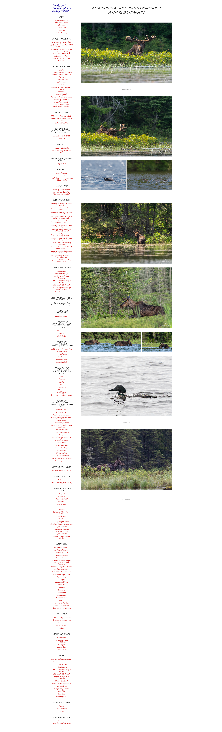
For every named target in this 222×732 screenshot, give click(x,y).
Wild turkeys (62, 709)
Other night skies (61, 123)
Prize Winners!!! (61, 39)
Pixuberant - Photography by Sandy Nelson (62, 8)
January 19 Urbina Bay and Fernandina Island (61, 222)
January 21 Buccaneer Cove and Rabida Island (61, 230)
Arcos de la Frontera (61, 603)
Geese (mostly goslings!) (61, 689)
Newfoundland (61, 267)
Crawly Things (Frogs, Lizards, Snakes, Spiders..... (62, 106)
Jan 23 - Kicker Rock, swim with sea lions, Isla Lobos (61, 239)
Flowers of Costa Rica (61, 99)
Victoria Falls (61, 28)
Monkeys (61, 92)
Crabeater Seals (61, 362)
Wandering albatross (61, 461)
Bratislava (61, 507)
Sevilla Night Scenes (61, 550)
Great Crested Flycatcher (61, 683)
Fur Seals (61, 357)
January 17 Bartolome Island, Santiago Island (61, 213)
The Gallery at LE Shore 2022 (61, 56)
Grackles (61, 691)
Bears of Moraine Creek (61, 190)
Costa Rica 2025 (61, 66)
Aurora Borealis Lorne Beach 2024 (61, 119)
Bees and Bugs (61, 634)
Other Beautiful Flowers (61, 618)
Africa (61, 17)
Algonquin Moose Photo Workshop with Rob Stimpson (61, 304)
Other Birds (61, 82)
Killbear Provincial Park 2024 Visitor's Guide (61, 46)
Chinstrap (61, 379)
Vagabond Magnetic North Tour (61, 152)
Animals (61, 25)
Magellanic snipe (61, 440)
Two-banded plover (62, 456)
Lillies (61, 628)
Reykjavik (61, 176)
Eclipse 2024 (61, 164)
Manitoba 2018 (62, 476)
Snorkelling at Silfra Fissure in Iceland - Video (61, 179)
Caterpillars (61, 647)
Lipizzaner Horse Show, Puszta (61, 513)
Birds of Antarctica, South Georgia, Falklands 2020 (61, 404)
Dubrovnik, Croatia (61, 529)
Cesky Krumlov (61, 504)
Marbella (61, 585)
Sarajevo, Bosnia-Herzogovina (62, 524)
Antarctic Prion (61, 410)
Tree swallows (62, 686)
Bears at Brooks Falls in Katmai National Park (62, 193)
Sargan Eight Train (62, 521)
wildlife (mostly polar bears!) (61, 482)
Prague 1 (61, 494)
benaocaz (61, 590)
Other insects (61, 650)
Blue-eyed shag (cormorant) (61, 417)
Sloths (61, 70)
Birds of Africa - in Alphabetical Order (62, 22)
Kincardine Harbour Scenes (62, 723)
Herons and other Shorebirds (61, 97)
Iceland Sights (61, 173)
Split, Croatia (62, 527)
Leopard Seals (62, 354)
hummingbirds (61, 94)
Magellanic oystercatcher (61, 437)
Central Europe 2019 (62, 489)
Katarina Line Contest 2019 (61, 49)
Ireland (61, 144)
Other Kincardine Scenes (62, 721)
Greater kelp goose (61, 430)
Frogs (61, 711)
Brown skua (61, 420)
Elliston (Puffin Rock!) (61, 285)
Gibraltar (61, 587)
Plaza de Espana (61, 558)
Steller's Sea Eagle (61, 274)
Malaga (62, 579)
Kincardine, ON (61, 717)
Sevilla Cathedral (61, 555)
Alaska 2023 (61, 186)
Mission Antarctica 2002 (61, 470)
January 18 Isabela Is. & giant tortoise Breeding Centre (62, 217)
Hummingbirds (61, 696)
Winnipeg (61, 480)
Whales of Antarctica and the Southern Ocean (62, 325)
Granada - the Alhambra (61, 572)
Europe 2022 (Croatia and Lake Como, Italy (61, 131)
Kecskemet (62, 516)
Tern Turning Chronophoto (61, 42)
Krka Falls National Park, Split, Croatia (61, 533)
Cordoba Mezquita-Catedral (61, 566)
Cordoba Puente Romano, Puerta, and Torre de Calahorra (61, 562)
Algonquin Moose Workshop (61, 299)
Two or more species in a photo (61, 395)
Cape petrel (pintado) (61, 423)
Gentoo (61, 382)
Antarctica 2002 (61, 467)
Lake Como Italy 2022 (61, 136)
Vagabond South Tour (61, 148)
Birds (61, 655)
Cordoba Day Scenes (61, 569)
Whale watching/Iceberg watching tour (61, 288)
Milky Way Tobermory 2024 (61, 116)
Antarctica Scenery (61, 312)
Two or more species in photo (61, 458)
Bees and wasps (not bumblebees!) (61, 641)
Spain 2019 (61, 544)
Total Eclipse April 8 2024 (61, 159)
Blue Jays (61, 694)
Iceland (61, 169)
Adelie (61, 377)
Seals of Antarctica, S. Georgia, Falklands (61, 344)
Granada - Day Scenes (61, 574)
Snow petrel (61, 443)
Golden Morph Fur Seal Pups (61, 349)
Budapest (61, 509)
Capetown (61, 30)
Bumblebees (61, 638)
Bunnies (62, 706)
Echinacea (61, 623)
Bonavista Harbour (61, 292)
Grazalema (61, 592)
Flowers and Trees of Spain (61, 608)
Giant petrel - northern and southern (61, 426)
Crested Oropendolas (61, 102)
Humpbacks (61, 331)
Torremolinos (61, 577)
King (61, 385)
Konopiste (61, 501)
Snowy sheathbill (61, 445)
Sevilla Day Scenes (61, 553)
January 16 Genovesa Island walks (61, 209)
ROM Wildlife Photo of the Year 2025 (61, 60)
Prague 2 (61, 496)
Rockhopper (61, 392)
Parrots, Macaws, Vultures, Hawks (61, 88)
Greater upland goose (61, 432)
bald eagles (61, 271)
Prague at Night (62, 499)
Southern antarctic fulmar (61, 448)
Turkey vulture (61, 453)
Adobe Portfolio (128, 511)
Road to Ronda (61, 598)
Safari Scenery (61, 33)
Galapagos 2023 (61, 200)
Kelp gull (61, 435)
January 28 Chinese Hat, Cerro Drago (61, 261)
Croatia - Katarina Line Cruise (61, 537)
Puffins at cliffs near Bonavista (61, 277)
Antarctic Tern (61, 412)
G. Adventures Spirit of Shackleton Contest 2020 (61, 53)
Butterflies (61, 644)
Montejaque (61, 595)
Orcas (61, 333)
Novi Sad (61, 519)
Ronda (61, 600)
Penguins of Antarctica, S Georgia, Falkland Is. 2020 (61, 371)
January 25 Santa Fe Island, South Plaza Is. (61, 248)
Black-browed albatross (62, 415)
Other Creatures (62, 80)
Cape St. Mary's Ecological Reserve (61, 282)
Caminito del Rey (61, 582)
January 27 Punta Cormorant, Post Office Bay (62, 256)
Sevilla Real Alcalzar (61, 547)
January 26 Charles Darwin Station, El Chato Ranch (61, 252)
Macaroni (61, 390)
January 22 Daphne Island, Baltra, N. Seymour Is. (62, 235)
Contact (61, 729)
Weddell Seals (61, 352)
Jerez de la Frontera (62, 605)
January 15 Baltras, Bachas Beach (61, 204)
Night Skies (61, 112)
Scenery (61, 77)
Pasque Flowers (61, 625)
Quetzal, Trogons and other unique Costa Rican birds (62, 74)
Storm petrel (61, 450)
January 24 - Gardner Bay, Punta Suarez (61, 243)
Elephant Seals (61, 359)
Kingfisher (61, 85)
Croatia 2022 (62, 138)
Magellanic (61, 387)
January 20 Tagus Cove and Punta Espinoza (61, 226)
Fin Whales (61, 336)
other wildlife (61, 702)
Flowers (61, 614)
